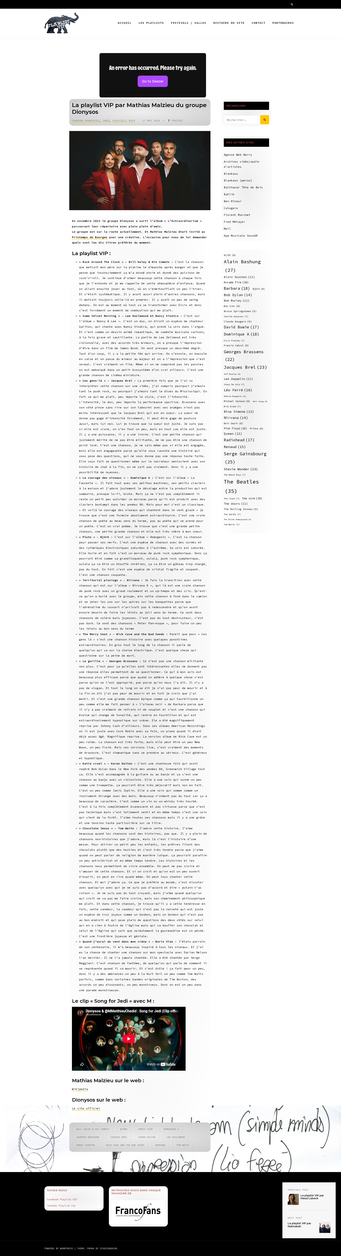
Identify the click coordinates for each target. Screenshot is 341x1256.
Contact (258, 22)
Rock (132, 120)
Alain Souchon (239, 277)
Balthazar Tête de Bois (243, 187)
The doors (236, 504)
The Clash (232, 498)
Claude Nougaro (238, 321)
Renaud (235, 446)
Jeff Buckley (232, 374)
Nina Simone (239, 411)
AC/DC (230, 255)
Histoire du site (229, 22)
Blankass (231, 173)
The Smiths (232, 514)
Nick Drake (232, 406)
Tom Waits (182, 1145)
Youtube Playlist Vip (61, 1205)
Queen (233, 434)
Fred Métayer (234, 221)
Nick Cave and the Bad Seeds (125, 1145)
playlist (119, 120)
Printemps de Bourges (89, 237)
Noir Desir (233, 423)
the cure (252, 498)
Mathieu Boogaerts (235, 396)
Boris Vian (145, 1129)
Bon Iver (232, 306)
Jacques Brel (118, 1137)
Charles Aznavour (236, 316)
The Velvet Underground (237, 519)
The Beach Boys (235, 474)
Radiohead (239, 440)
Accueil (124, 22)
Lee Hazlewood (175, 1137)
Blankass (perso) (238, 180)
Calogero (231, 208)
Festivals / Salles (188, 22)
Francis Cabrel (236, 345)
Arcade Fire (236, 282)
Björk (123, 1129)
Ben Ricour (233, 201)
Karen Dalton (146, 1137)
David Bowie (241, 327)
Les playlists (151, 22)
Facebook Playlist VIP (62, 1199)
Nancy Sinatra (86, 1145)
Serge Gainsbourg (245, 458)
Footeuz (177, 120)
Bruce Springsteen (240, 311)
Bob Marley (237, 300)
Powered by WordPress (59, 1248)
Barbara (237, 288)
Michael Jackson (237, 401)
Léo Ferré (238, 390)
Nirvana (160, 1145)
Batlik (229, 194)
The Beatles (241, 486)
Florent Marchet (237, 215)
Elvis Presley (234, 340)
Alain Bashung (242, 266)
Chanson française (85, 120)
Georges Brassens (88, 1137)
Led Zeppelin (238, 379)
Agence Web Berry (238, 154)
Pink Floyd (235, 428)
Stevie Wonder (241, 469)
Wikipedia (80, 1089)
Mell (227, 228)
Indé (106, 120)
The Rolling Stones (241, 509)
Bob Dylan (238, 295)
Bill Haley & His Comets (93, 1129)
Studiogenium (108, 1248)
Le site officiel (86, 1108)
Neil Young (260, 401)
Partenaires (283, 22)
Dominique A (171, 1129)
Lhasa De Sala (234, 384)
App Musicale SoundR (241, 235)
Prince (256, 428)
